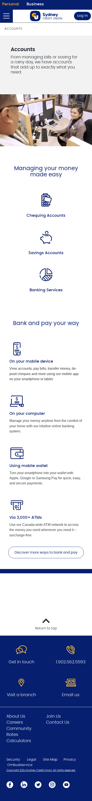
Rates (12, 734)
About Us (15, 716)
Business (35, 4)
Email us (70, 695)
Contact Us (57, 722)
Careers (14, 722)
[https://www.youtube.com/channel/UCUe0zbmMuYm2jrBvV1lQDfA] (66, 784)
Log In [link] (82, 15)
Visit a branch (21, 695)
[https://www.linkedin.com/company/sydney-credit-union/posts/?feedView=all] (24, 784)
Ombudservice (20, 765)
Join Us (53, 716)
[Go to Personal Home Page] (46, 16)
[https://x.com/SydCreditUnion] (38, 784)
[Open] (6, 16)
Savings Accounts (46, 253)
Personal (10, 4)
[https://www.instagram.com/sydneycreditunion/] (52, 784)
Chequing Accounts (46, 216)
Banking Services (46, 290)
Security (13, 759)
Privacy (70, 759)
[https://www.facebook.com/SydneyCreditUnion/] (9, 784)
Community (18, 728)
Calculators (18, 741)
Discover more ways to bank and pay (46, 552)
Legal (31, 759)
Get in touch (21, 662)
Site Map (50, 759)
